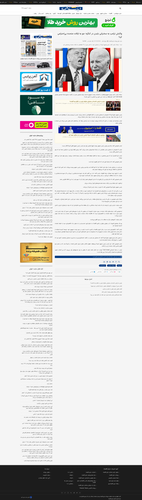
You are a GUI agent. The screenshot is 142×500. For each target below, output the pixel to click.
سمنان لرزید (49, 384)
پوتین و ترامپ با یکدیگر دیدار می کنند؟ (43, 308)
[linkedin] (110, 262)
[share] (68, 492)
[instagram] (80, 492)
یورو (118, 2)
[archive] (62, 492)
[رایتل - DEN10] (36, 125)
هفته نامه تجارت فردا (113, 481)
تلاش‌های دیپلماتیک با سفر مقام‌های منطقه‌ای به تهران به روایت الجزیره (37, 324)
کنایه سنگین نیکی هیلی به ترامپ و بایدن (112, 289)
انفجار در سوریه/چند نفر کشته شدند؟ (43, 305)
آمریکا (119, 265)
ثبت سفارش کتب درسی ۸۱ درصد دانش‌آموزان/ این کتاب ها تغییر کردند (37, 428)
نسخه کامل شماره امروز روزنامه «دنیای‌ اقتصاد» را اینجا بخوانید (36, 59)
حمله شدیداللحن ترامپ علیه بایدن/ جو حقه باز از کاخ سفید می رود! (106, 295)
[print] (104, 262)
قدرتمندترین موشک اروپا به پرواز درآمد (43, 287)
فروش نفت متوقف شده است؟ (45, 237)
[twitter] (113, 262)
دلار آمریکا (49, 2)
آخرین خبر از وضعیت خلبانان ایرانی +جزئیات (42, 169)
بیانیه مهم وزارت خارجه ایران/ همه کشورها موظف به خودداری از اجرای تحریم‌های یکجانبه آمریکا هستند (37, 204)
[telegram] (107, 262)
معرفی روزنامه (46, 472)
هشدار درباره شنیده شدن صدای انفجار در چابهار (41, 357)
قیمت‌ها (59, 13)
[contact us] (65, 492)
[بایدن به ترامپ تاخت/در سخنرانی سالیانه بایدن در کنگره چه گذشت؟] (113, 106)
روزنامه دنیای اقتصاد (113, 475)
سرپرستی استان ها (68, 481)
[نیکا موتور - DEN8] (36, 65)
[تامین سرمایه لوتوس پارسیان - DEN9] (36, 105)
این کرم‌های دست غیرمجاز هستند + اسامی (42, 400)
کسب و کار (41, 13)
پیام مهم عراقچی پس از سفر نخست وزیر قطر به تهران (39, 420)
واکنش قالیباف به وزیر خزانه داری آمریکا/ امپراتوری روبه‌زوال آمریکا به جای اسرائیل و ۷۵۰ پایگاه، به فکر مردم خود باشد (36, 221)
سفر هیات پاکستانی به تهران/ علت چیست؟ (42, 336)
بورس (97, 13)
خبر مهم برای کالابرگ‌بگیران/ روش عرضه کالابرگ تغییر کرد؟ (39, 273)
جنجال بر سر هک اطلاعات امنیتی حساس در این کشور (40, 279)
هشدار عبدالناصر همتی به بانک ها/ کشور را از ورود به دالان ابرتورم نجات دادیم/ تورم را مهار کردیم (37, 216)
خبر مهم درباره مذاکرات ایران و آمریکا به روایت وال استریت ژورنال (37, 234)
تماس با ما (70, 472)
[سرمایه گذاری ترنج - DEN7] (71, 22)
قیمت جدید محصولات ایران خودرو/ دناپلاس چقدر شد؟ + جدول (37, 208)
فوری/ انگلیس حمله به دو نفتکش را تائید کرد (41, 184)
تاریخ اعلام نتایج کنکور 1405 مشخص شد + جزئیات (40, 411)
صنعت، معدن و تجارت (88, 13)
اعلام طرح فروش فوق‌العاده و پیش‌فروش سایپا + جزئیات (39, 188)
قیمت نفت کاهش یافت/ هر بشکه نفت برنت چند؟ (40, 360)
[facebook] (116, 262)
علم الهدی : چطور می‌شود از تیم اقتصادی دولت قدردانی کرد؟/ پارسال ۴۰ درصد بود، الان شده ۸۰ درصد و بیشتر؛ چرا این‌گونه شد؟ (36, 301)
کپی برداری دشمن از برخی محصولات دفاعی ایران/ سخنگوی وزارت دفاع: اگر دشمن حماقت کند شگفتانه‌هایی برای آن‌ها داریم (37, 407)
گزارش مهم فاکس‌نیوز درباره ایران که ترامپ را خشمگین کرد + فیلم (37, 393)
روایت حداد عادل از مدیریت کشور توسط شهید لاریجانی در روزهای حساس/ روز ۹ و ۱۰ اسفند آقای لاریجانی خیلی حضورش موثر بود (37, 290)
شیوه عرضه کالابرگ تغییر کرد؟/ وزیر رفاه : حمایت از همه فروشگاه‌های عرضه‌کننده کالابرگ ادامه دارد (36, 329)
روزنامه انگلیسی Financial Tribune (88, 488)
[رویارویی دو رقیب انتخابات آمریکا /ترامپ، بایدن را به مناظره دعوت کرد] (113, 138)
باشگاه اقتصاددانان (66, 13)
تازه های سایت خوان (36, 269)
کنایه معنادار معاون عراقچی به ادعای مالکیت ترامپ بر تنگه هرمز (37, 311)
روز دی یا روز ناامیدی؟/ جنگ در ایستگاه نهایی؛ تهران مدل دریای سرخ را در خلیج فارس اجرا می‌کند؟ (36, 372)
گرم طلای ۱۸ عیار (32, 2)
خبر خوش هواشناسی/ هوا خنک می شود (42, 200)
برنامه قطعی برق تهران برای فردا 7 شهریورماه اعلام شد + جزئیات (37, 276)
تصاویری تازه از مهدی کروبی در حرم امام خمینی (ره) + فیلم (38, 376)
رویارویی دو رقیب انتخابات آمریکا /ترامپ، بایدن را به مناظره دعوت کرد (87, 135)
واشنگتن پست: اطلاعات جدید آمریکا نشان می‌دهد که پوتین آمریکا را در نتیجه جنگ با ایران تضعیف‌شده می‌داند (36, 396)
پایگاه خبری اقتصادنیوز (113, 484)
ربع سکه (133, 2)
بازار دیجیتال (79, 13)
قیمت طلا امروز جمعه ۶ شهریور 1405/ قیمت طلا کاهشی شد (38, 339)
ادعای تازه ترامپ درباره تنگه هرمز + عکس (42, 414)
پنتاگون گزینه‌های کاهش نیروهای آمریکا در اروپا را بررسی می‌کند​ (37, 228)
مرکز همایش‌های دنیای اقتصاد (89, 475)
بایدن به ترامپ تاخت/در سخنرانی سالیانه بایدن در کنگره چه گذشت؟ (87, 101)
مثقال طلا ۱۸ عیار (12, 2)
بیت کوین (87, 2)
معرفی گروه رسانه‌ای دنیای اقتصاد (110, 472)
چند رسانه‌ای (48, 13)
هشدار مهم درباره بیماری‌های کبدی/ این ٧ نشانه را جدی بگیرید (38, 225)
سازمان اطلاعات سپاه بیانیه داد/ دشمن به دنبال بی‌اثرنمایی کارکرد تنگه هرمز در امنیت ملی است (36, 160)
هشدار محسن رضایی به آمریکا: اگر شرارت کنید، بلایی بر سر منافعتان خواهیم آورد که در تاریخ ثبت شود (36, 165)
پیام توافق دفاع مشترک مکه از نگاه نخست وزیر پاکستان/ (39, 333)
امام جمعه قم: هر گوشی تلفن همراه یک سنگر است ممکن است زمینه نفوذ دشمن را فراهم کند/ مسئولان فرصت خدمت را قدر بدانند (36, 282)
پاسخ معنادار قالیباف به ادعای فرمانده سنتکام (42, 342)
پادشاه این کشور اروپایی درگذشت (44, 403)
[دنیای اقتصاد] (71, 8)
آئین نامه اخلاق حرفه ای (44, 478)
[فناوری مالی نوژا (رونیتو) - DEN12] (36, 253)
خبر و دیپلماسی (117, 13)
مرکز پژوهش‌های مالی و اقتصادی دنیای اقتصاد (86, 481)
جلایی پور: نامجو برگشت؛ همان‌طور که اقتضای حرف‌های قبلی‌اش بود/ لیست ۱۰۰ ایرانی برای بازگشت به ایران (37, 433)
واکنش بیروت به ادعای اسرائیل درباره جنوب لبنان (41, 297)
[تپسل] (59, 126)
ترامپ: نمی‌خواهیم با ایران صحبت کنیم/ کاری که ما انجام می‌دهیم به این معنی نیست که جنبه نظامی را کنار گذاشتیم (36, 211)
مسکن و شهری (103, 13)
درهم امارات (103, 2)
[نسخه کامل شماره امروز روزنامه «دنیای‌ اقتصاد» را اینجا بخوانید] (36, 45)
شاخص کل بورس (68, 2)
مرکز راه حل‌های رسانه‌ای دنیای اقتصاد (87, 485)
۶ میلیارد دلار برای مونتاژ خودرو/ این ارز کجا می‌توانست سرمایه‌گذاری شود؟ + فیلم (36, 380)
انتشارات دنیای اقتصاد (91, 472)
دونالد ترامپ (111, 265)
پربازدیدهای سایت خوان (36, 136)
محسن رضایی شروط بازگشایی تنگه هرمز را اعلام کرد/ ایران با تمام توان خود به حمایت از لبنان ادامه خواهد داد (37, 180)
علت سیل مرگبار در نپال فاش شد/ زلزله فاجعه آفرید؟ (40, 231)
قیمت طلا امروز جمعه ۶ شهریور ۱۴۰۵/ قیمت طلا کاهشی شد (38, 139)
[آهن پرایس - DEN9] (36, 82)
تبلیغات (71, 475)
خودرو (73, 13)
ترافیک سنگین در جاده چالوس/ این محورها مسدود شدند (39, 294)
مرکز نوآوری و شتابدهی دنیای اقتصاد (87, 478)
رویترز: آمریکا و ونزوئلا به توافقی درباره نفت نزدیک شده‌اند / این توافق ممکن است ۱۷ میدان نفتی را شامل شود (37, 424)
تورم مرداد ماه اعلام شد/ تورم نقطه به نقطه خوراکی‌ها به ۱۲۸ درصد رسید (36, 364)
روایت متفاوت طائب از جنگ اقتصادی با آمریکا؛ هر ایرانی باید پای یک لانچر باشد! (36, 438)
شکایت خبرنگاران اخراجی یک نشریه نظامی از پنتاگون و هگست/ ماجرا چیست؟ (36, 446)
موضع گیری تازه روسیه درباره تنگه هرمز (43, 177)
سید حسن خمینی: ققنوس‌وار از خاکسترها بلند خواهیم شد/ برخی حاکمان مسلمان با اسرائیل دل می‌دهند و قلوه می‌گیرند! (37, 456)
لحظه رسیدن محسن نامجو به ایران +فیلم (42, 191)
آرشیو (54, 13)
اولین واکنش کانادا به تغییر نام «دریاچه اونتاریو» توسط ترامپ (38, 461)
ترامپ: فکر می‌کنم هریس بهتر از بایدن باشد (112, 292)
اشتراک (71, 478)
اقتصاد (110, 13)
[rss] (71, 492)
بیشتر (35, 13)
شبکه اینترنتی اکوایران (113, 478)
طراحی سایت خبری (26, 497)
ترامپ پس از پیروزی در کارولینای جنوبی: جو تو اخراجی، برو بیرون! (106, 286)
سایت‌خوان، (115, 257)
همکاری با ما (70, 484)
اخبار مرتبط (88, 279)
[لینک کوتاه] (119, 262)
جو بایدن (102, 265)
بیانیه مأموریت (46, 475)
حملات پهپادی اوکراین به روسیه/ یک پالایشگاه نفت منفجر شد (38, 417)
